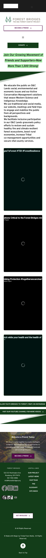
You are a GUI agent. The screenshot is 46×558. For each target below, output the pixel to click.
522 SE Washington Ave (12, 473)
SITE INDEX (33, 491)
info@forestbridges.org (12, 481)
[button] (32, 7)
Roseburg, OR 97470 (12, 476)
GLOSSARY (33, 488)
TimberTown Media (27, 536)
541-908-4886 (12, 478)
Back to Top (23, 553)
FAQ (33, 484)
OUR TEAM (33, 480)
